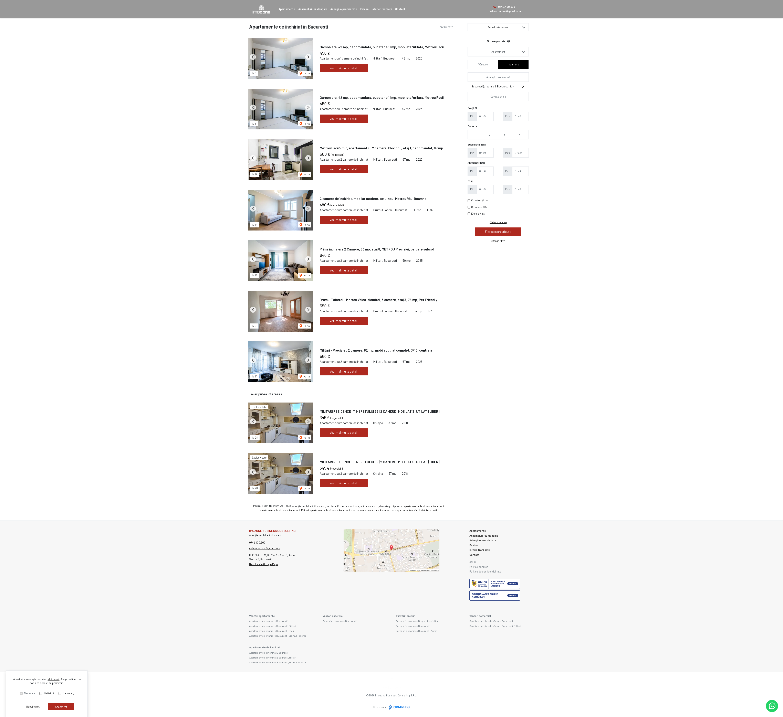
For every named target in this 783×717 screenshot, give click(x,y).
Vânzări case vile (333, 616)
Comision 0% (479, 207)
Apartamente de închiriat (264, 647)
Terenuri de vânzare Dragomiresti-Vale (417, 621)
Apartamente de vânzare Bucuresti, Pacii (271, 630)
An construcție (477, 162)
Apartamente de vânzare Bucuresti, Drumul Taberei (277, 635)
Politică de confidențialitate (485, 571)
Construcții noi (480, 200)
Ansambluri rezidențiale (312, 9)
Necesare (29, 693)
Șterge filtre (498, 241)
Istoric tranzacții (382, 9)
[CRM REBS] (399, 706)
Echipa (364, 9)
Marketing (68, 693)
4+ (520, 134)
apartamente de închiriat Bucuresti (417, 510)
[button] (253, 57)
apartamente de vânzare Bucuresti (424, 506)
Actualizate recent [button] (498, 27)
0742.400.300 (506, 6)
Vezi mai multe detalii (344, 68)
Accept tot (61, 706)
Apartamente (287, 9)
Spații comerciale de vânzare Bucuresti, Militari (495, 625)
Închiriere (513, 64)
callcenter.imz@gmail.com (505, 11)
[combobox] (498, 51)
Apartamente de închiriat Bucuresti (268, 652)
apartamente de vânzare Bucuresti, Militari (284, 510)
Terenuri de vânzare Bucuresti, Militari (417, 630)
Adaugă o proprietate (343, 9)
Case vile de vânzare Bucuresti (339, 621)
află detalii (54, 679)
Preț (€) (472, 108)
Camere (472, 126)
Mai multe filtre (498, 222)
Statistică (48, 693)
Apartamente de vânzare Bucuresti (268, 621)
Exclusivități (478, 213)
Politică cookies (478, 566)
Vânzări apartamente (262, 616)
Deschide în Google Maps (263, 564)
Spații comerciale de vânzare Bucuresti (491, 621)
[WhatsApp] (772, 706)
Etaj (470, 181)
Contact (400, 9)
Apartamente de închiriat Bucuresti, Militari (272, 657)
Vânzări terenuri (405, 616)
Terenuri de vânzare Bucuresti (412, 625)
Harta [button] (306, 73)
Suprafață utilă (477, 144)
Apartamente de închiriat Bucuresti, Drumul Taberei (277, 662)
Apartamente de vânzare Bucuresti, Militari (272, 625)
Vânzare (483, 64)
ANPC (472, 562)
